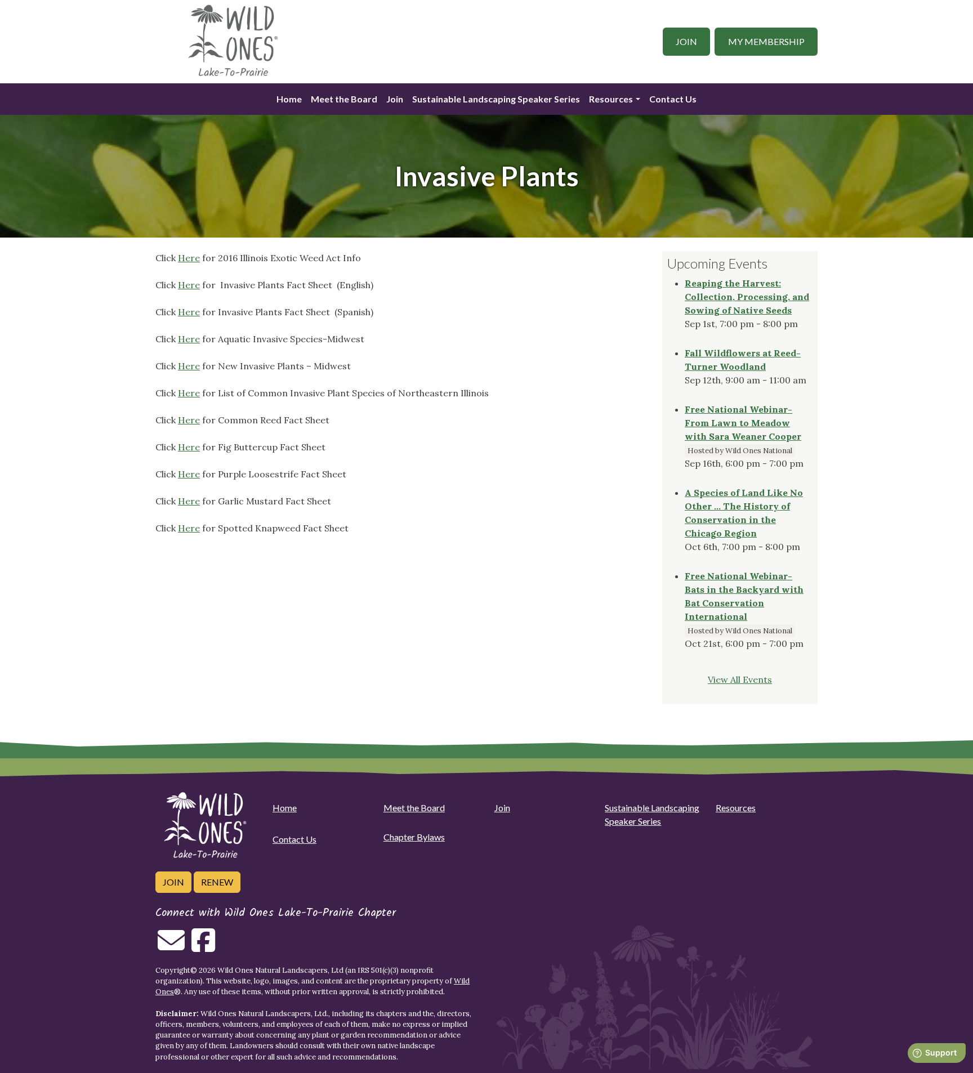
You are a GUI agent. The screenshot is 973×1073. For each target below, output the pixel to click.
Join (686, 41)
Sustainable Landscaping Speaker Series (496, 98)
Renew (217, 882)
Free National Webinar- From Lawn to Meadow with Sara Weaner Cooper (743, 423)
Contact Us (673, 98)
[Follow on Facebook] (203, 947)
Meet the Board (344, 98)
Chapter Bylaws (414, 836)
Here (189, 257)
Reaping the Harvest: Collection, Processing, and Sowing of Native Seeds (747, 297)
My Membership (766, 41)
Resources (611, 98)
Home (289, 98)
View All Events (740, 679)
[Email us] (171, 947)
